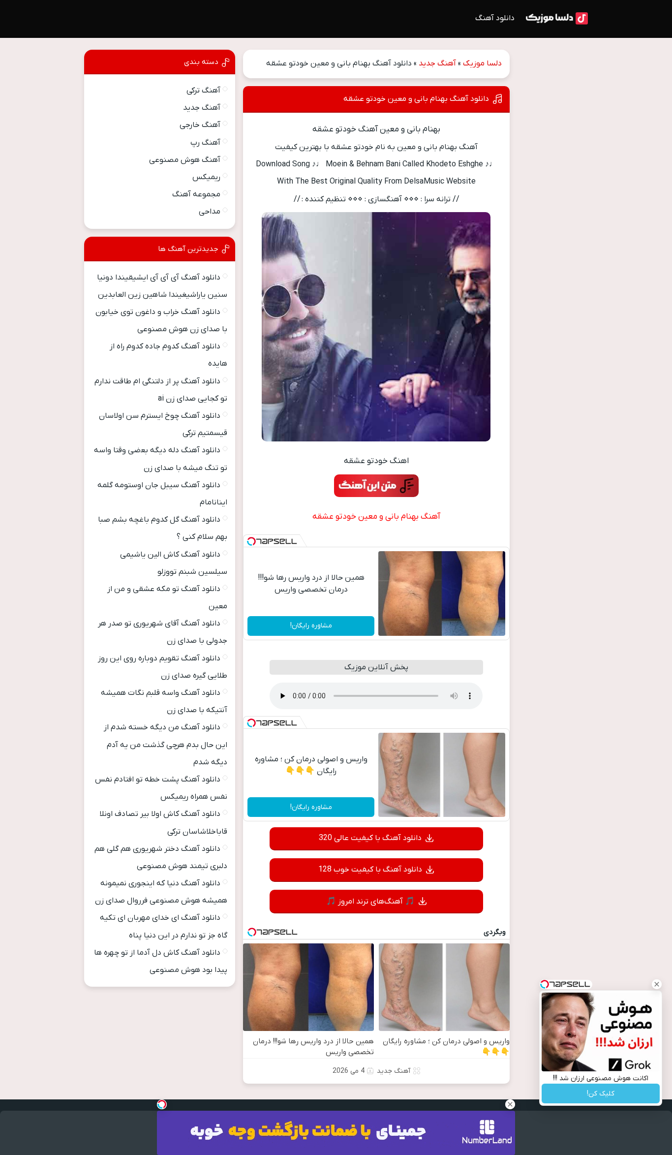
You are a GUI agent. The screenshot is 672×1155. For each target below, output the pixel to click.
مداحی (209, 212)
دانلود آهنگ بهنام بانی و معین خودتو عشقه (416, 99)
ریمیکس (206, 177)
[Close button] (657, 984)
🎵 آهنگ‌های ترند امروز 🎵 (370, 901)
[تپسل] (251, 541)
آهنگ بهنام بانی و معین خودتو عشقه (376, 516)
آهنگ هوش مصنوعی (184, 160)
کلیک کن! (600, 1093)
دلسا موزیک (482, 63)
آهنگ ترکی (203, 90)
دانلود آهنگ (495, 18)
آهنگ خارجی (200, 125)
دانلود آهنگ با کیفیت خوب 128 (370, 869)
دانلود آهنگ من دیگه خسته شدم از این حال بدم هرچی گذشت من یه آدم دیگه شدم (165, 744)
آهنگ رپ (205, 143)
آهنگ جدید (437, 63)
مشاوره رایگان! (311, 625)
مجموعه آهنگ (196, 194)
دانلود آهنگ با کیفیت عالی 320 (370, 838)
